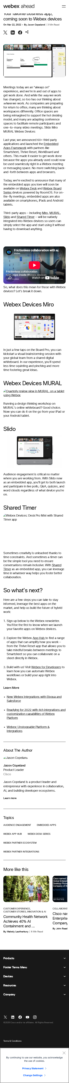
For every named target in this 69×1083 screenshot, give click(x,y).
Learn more (9, 798)
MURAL (54, 213)
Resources (9, 985)
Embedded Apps (46, 825)
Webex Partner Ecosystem (20, 843)
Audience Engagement (17, 825)
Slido (6, 217)
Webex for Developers (46, 667)
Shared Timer (25, 217)
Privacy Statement (32, 1068)
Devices (8, 976)
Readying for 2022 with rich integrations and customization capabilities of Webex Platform (36, 714)
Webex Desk (28, 188)
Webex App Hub (12, 834)
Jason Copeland (36, 24)
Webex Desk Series (39, 834)
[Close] (64, 1053)
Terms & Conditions (12, 1041)
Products (8, 958)
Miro (45, 213)
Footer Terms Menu (15, 967)
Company (9, 994)
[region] (34, 1065)
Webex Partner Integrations (21, 852)
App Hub (39, 638)
